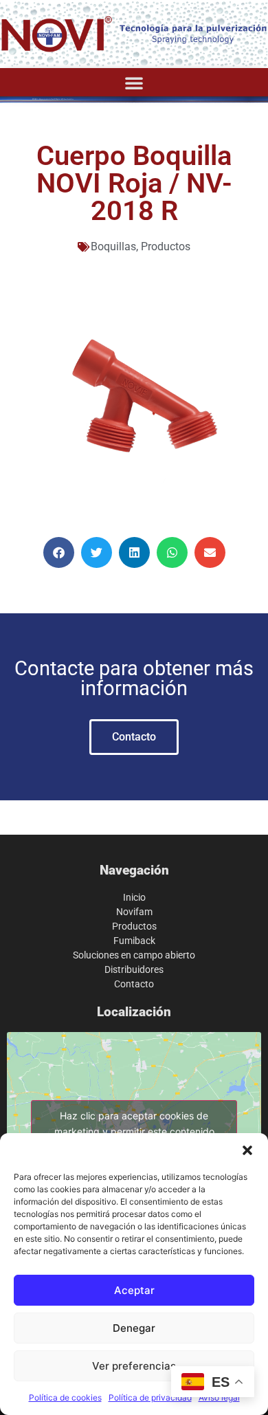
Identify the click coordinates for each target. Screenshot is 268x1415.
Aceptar (134, 1290)
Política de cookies (65, 1397)
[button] (247, 1150)
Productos (165, 246)
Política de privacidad (150, 1397)
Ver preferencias (134, 1365)
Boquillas (113, 246)
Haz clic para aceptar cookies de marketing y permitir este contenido (134, 1123)
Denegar (134, 1328)
